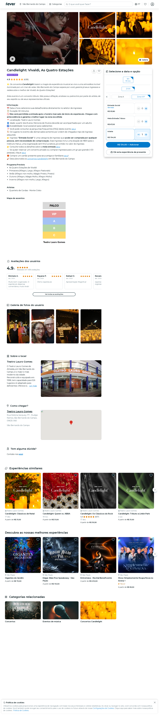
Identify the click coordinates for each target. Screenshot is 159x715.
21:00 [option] (128, 89)
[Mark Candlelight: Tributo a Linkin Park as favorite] (151, 475)
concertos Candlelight (37, 159)
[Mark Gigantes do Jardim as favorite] (37, 539)
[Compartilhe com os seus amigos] (94, 71)
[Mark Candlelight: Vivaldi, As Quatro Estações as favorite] (99, 71)
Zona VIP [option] (141, 97)
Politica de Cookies (21, 710)
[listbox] (128, 80)
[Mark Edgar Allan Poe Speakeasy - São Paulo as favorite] (75, 539)
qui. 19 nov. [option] (128, 80)
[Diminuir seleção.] (138, 108)
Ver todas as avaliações (54, 294)
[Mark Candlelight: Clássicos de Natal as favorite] (37, 475)
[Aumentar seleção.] (146, 108)
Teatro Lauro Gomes (19, 411)
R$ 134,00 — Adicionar (128, 145)
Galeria (145, 60)
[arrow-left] (107, 97)
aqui (74, 129)
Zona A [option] (121, 97)
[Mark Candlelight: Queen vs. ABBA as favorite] (75, 475)
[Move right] (155, 489)
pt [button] (139, 4)
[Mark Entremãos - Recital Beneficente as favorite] (113, 539)
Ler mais (33, 386)
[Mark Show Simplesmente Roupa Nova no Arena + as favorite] (151, 539)
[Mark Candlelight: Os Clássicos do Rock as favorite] (113, 475)
